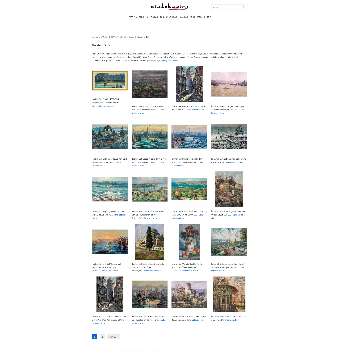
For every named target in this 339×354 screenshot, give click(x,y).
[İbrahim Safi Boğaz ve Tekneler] (189, 137)
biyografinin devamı (170, 60)
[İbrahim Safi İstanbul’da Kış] (229, 137)
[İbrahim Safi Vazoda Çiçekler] (189, 242)
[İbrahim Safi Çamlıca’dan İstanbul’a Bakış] (189, 189)
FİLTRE (207, 17)
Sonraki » (113, 337)
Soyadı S (132, 37)
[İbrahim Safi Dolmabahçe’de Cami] (229, 189)
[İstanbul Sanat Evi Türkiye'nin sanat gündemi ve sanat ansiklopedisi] (169, 7)
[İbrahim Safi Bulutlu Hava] (150, 84)
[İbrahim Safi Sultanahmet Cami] (150, 242)
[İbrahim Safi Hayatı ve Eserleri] (110, 80)
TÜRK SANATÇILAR (168, 17)
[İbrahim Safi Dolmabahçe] (150, 189)
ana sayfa (96, 37)
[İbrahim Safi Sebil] (229, 294)
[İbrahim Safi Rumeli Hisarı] (189, 294)
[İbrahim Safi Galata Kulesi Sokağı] (110, 294)
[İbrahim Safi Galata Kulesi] (189, 84)
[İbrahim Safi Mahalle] (150, 294)
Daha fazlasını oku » (107, 106)
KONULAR (183, 17)
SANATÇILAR (152, 17)
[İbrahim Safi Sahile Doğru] (229, 242)
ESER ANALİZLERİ (136, 17)
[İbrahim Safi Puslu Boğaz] (229, 84)
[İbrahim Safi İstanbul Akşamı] (110, 242)
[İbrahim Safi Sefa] (110, 137)
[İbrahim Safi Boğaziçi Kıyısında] (110, 189)
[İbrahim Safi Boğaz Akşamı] (150, 137)
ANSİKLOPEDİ (196, 17)
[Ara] (244, 7)
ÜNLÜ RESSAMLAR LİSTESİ (114, 37)
